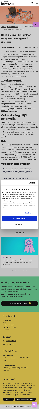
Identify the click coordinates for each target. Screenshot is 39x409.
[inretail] (14, 3)
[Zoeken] (32, 3)
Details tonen (29, 213)
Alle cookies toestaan (19, 218)
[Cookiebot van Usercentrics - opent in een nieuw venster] (29, 183)
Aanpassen (18, 224)
